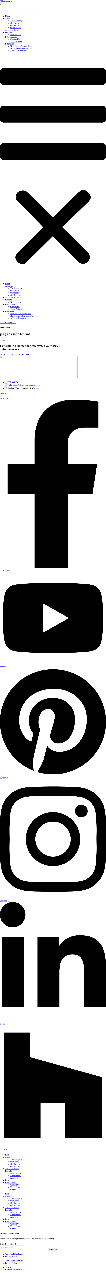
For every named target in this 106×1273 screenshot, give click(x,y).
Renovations (15, 1175)
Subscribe (53, 1250)
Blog (7, 1180)
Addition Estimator (18, 51)
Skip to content (6, 1)
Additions (14, 1178)
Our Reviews (15, 28)
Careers (13, 1189)
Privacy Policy (11, 1256)
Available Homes (12, 30)
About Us (9, 18)
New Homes (15, 34)
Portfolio (8, 32)
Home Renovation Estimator (22, 48)
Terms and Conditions (14, 1254)
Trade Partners (16, 41)
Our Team (14, 23)
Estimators (9, 44)
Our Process (15, 25)
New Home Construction (20, 46)
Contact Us (15, 39)
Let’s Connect (11, 37)
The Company (16, 21)
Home (7, 16)
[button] (53, 167)
